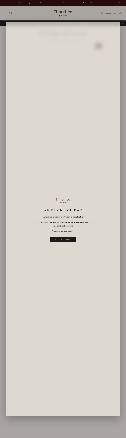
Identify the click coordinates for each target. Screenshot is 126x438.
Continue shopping (63, 239)
